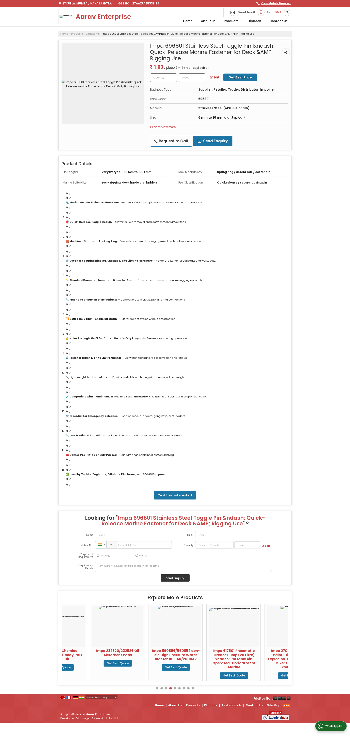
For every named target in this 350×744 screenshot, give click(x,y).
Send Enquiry (215, 141)
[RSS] (286, 705)
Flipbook (254, 21)
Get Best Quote (89, 663)
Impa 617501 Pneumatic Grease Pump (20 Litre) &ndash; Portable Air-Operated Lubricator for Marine (205, 659)
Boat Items (93, 33)
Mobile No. (87, 545)
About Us (208, 21)
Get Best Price (240, 77)
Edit (216, 77)
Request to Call (173, 141)
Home (188, 21)
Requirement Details (85, 567)
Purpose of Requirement (85, 555)
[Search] (286, 12)
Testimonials (231, 705)
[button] (276, 3)
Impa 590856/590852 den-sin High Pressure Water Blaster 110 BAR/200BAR (148, 654)
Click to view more (163, 127)
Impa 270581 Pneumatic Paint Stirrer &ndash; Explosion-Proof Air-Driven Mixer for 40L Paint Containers (264, 659)
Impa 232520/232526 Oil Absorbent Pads (89, 652)
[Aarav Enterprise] (67, 16)
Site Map (273, 705)
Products (231, 21)
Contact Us (278, 21)
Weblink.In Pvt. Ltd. (107, 718)
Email (190, 535)
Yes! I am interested (175, 495)
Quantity (188, 545)
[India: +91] (101, 545)
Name (89, 535)
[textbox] (192, 77)
